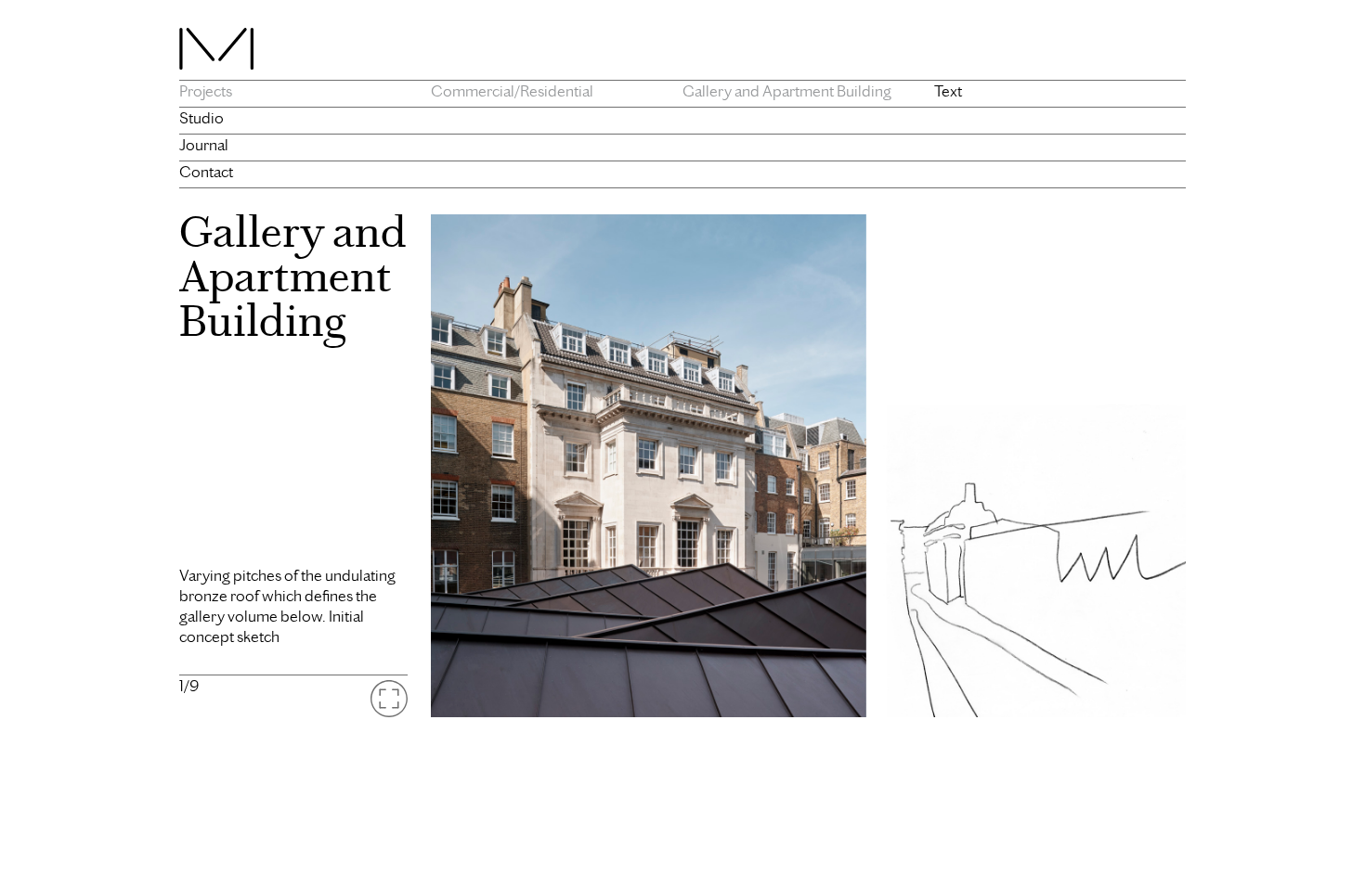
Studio (201, 118)
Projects (205, 91)
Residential (556, 91)
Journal (203, 144)
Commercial (472, 91)
